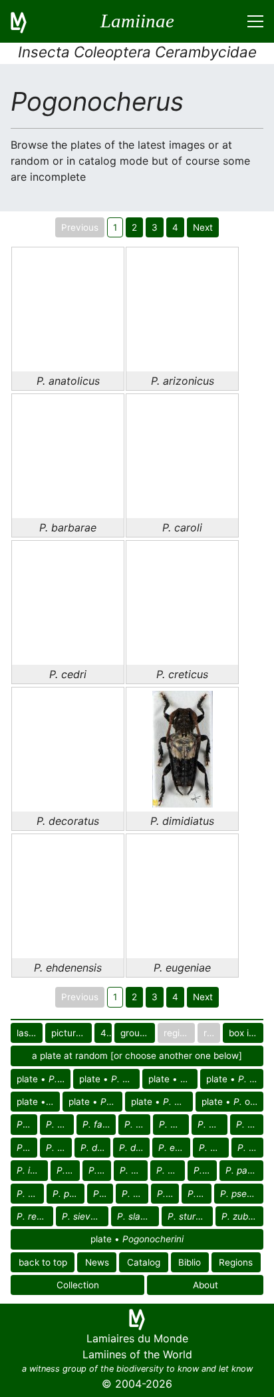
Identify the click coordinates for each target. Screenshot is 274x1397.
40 (105, 1033)
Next (203, 227)
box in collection (246, 1033)
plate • (137, 1239)
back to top (43, 1262)
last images (30, 1033)
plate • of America (109, 1079)
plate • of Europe (234, 1079)
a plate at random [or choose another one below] (137, 1055)
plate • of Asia (173, 1079)
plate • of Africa (43, 1079)
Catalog (143, 1262)
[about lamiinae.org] (27, 21)
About (205, 1285)
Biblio (189, 1262)
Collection (78, 1285)
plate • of (38, 1101)
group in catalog (137, 1033)
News (97, 1262)
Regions (236, 1262)
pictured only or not (71, 1033)
